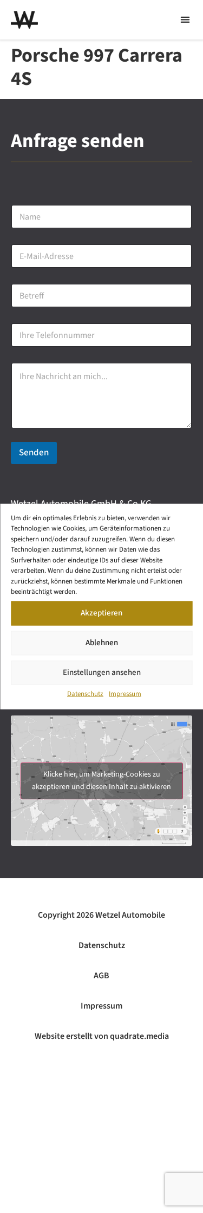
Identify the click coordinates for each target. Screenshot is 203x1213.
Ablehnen (102, 642)
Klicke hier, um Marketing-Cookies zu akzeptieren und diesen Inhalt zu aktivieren (101, 780)
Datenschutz (85, 693)
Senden (34, 452)
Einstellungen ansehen (102, 672)
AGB (101, 976)
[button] (185, 19)
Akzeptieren (101, 613)
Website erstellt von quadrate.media (102, 1036)
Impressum (125, 693)
